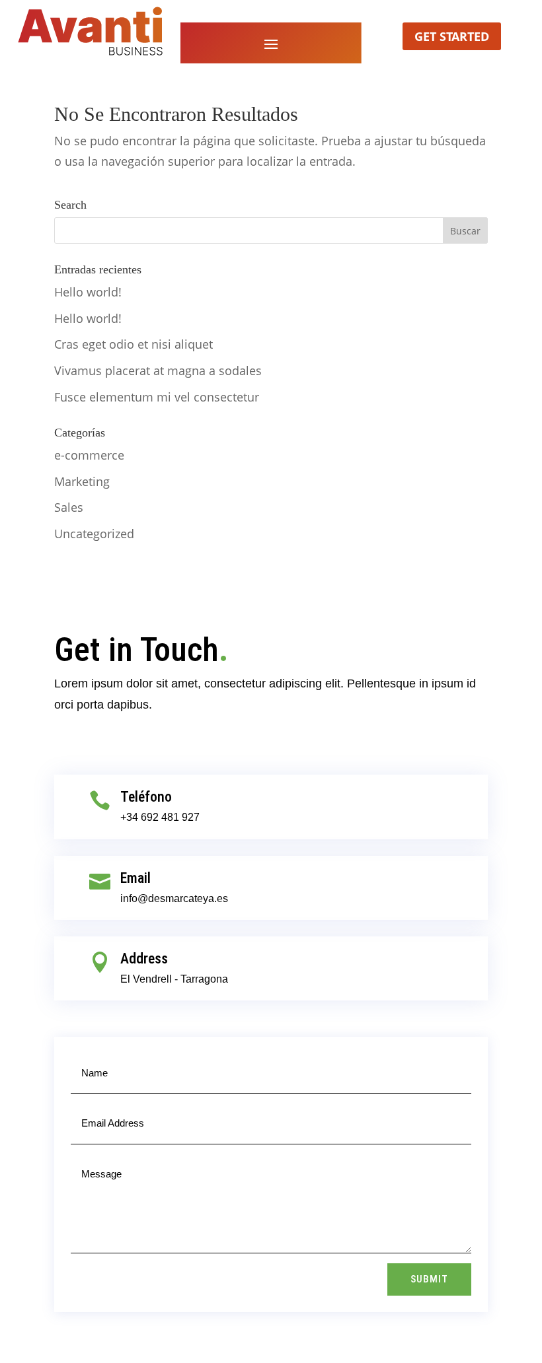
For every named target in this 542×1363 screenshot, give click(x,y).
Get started (451, 36)
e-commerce (89, 455)
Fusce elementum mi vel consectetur (156, 397)
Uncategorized (94, 534)
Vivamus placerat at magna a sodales (158, 370)
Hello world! (88, 292)
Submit (429, 1279)
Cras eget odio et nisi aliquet (133, 344)
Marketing (82, 481)
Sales (68, 507)
